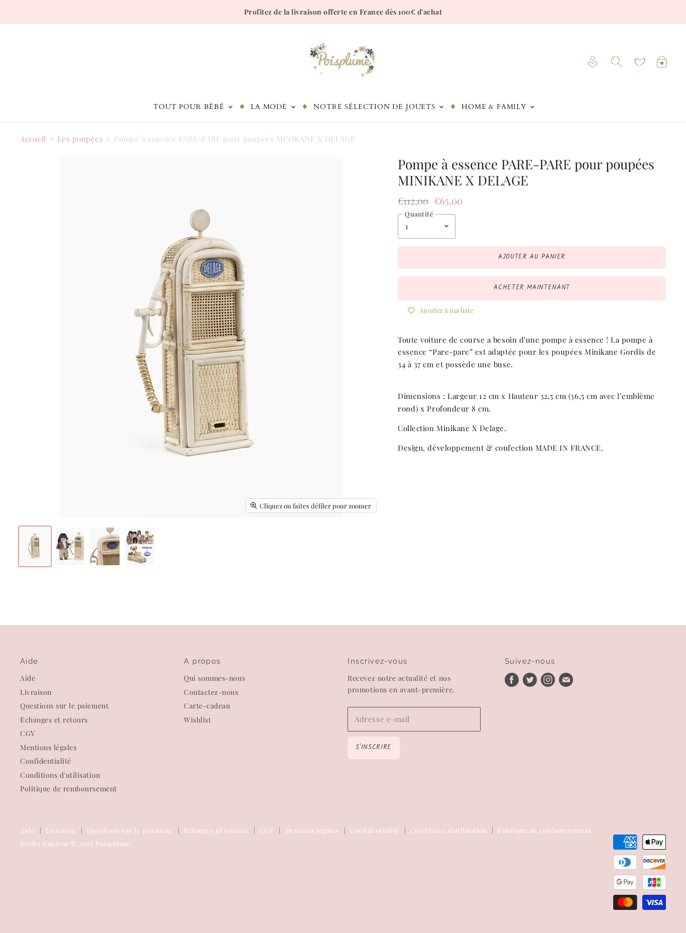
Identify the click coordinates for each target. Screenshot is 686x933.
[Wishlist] (640, 62)
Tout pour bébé (189, 107)
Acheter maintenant (532, 287)
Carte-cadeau (207, 705)
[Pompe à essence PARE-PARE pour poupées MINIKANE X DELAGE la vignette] (35, 546)
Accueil (33, 139)
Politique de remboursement (68, 788)
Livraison (36, 692)
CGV (28, 733)
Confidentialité (45, 761)
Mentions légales (48, 747)
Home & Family (495, 107)
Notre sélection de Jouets (375, 107)
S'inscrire (373, 747)
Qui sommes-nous (214, 678)
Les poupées (80, 139)
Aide (27, 678)
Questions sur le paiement (64, 705)
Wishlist (197, 719)
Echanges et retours (54, 719)
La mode (270, 107)
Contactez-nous (211, 692)
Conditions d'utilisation (60, 775)
